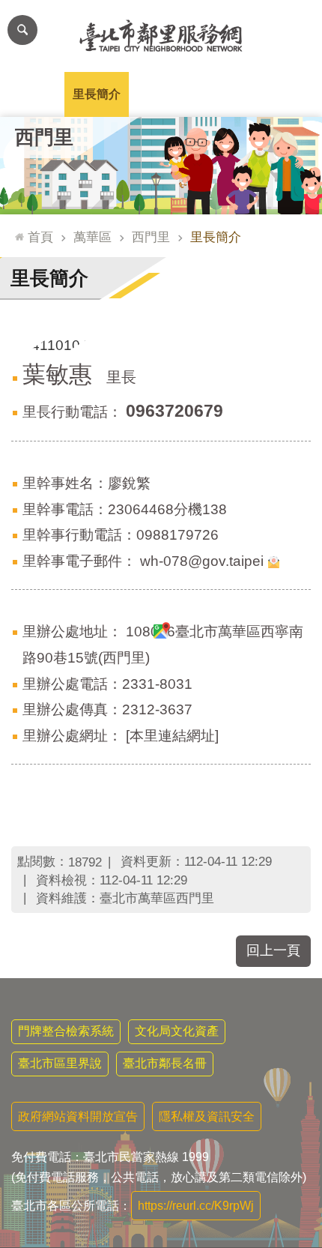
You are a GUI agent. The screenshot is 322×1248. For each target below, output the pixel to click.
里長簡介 (97, 94)
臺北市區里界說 (60, 1063)
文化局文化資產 (177, 1031)
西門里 (151, 236)
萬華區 (92, 236)
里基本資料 (161, 94)
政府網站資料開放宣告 (78, 1116)
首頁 (40, 236)
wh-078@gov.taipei (202, 561)
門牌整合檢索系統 (66, 1031)
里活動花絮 (290, 94)
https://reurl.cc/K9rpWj (196, 1205)
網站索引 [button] (22, 30)
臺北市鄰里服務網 (161, 36)
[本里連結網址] (172, 736)
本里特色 (225, 94)
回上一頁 (273, 950)
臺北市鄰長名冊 (165, 1063)
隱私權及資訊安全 (207, 1116)
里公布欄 (32, 94)
